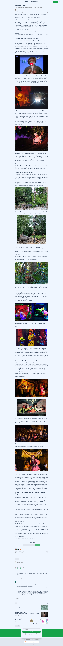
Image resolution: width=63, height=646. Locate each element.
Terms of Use (36, 633)
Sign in (60, 1)
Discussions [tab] (22, 603)
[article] (31, 608)
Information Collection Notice (31, 634)
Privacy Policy (38, 634)
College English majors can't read (22, 605)
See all (16, 625)
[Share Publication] (52, 2)
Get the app (36, 641)
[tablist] (19, 559)
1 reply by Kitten (20, 578)
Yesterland (17, 33)
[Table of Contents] (1, 323)
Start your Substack (29, 641)
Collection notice (36, 639)
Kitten (18, 9)
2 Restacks (25, 549)
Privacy (30, 639)
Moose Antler (19, 567)
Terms (32, 639)
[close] (40, 619)
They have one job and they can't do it (21, 607)
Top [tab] (15, 603)
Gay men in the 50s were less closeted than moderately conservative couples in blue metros (27, 614)
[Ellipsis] (48, 567)
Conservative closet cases (20, 612)
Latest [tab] (18, 603)
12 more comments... (18, 598)
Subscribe (55, 1)
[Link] (13, 38)
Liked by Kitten (19, 568)
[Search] (50, 2)
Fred (17, 581)
